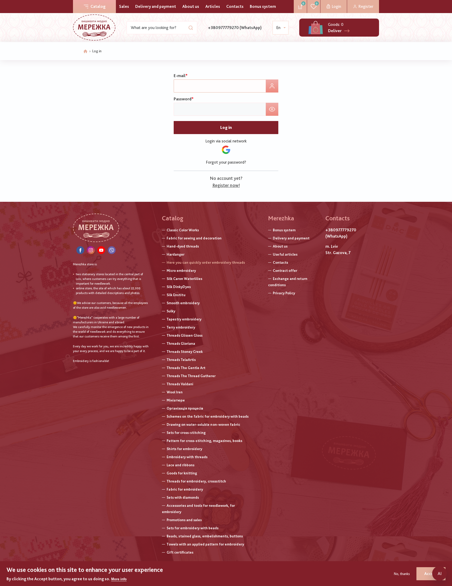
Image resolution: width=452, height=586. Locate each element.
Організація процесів (185, 408)
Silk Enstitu (176, 295)
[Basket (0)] (315, 27)
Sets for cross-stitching (186, 432)
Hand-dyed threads (183, 246)
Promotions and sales (184, 520)
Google (226, 150)
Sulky (171, 311)
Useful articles (285, 254)
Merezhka (281, 218)
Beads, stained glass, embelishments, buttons (205, 536)
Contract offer (285, 270)
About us (190, 6)
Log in (226, 127)
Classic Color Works (183, 230)
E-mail (179, 75)
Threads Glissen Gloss (184, 335)
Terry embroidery (181, 327)
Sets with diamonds (183, 497)
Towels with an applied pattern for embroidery (205, 544)
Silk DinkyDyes (179, 287)
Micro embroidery (181, 270)
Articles (212, 6)
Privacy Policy (284, 293)
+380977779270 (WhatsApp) (235, 27)
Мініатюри (176, 400)
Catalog (98, 6)
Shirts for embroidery (184, 449)
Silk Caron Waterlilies (184, 279)
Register (365, 6)
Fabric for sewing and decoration (194, 238)
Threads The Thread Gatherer (191, 376)
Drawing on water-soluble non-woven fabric (203, 424)
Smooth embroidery (183, 303)
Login (336, 6)
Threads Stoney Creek (185, 351)
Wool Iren (175, 392)
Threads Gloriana (181, 343)
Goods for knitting (182, 473)
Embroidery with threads (187, 457)
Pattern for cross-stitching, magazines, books (204, 441)
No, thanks (402, 574)
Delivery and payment (155, 6)
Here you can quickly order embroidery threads (206, 262)
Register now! (226, 185)
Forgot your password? (226, 162)
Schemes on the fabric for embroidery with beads (207, 416)
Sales (124, 6)
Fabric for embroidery (185, 489)
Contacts (235, 6)
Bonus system (263, 6)
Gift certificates (180, 552)
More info (119, 579)
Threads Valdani (180, 384)
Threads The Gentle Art (186, 368)
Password (182, 98)
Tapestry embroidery (184, 319)
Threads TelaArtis (181, 360)
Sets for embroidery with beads (192, 528)
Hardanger (175, 254)
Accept (431, 573)
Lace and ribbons (180, 465)
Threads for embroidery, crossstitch (196, 481)
